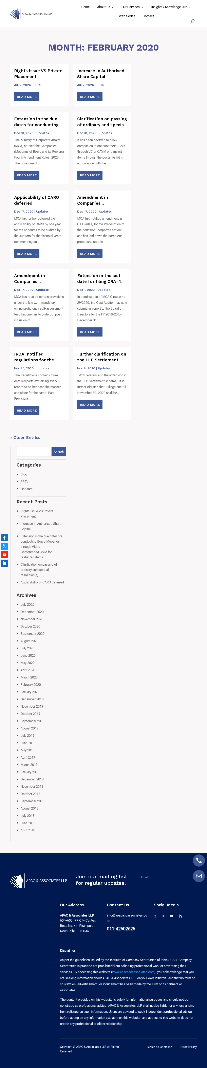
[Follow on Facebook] (155, 916)
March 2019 (29, 765)
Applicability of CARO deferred (42, 582)
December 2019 (32, 699)
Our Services (131, 7)
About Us (103, 7)
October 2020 (30, 626)
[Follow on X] (163, 916)
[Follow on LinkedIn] (180, 916)
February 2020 (31, 685)
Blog (24, 474)
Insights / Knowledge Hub (169, 7)
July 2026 (27, 605)
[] (199, 865)
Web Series (127, 16)
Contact (148, 16)
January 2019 (30, 772)
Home (85, 7)
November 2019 (32, 706)
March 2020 (29, 677)
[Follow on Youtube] (171, 916)
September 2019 (32, 721)
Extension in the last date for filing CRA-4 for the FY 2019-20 (99, 281)
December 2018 (32, 779)
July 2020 (27, 648)
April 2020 (28, 670)
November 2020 (32, 619)
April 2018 (28, 830)
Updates (42, 133)
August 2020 (29, 641)
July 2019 (27, 736)
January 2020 (30, 692)
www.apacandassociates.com (133, 972)
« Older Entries (25, 437)
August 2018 (29, 808)
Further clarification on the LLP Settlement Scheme (101, 359)
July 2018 (27, 816)
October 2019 (30, 714)
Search (59, 452)
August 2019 (29, 728)
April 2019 (28, 757)
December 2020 (32, 612)
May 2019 (28, 750)
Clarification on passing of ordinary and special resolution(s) (102, 124)
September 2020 (32, 634)
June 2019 (28, 743)
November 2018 (32, 787)
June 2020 (28, 655)
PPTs (37, 85)
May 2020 (28, 663)
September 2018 (32, 801)
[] (199, 881)
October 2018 (30, 794)
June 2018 (28, 823)
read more (27, 97)
